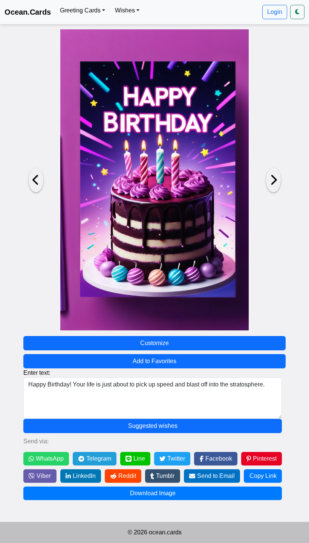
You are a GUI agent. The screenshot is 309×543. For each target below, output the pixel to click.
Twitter (176, 458)
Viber (44, 476)
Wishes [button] (125, 10)
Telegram (98, 458)
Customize (154, 343)
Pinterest (265, 458)
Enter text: (36, 373)
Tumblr (165, 476)
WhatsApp (50, 458)
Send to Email (216, 476)
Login (274, 12)
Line (139, 458)
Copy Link (263, 476)
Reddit (127, 476)
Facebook (218, 458)
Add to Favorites (154, 361)
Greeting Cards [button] (80, 10)
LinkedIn (84, 476)
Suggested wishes (152, 426)
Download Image (153, 493)
